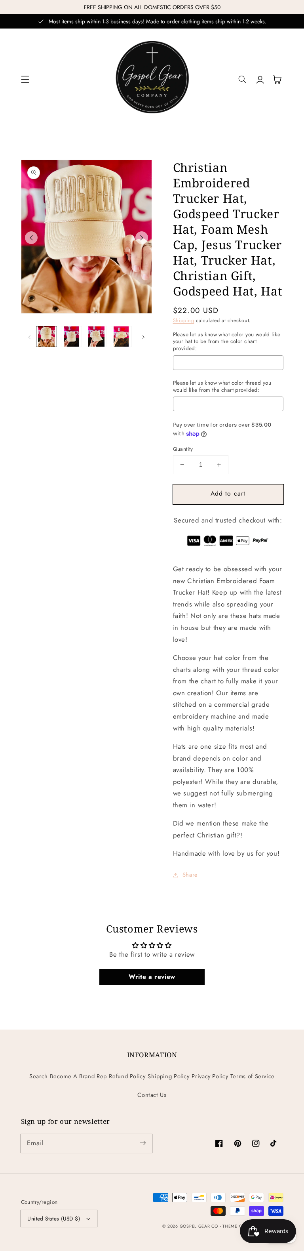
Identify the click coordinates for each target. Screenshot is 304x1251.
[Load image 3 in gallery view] (96, 336)
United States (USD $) (53, 1218)
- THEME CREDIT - (239, 1226)
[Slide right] (141, 237)
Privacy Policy (210, 1076)
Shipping (183, 320)
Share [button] (190, 874)
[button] (25, 80)
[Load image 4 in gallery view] (121, 336)
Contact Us (151, 1095)
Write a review (152, 976)
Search (38, 1076)
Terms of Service (252, 1076)
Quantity (183, 449)
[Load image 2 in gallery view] (71, 336)
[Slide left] (31, 237)
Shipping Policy (168, 1076)
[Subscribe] (143, 1143)
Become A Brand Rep (78, 1076)
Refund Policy (127, 1076)
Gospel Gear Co (199, 1226)
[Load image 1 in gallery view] (46, 336)
